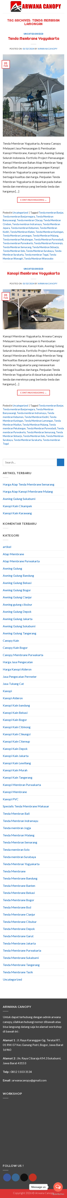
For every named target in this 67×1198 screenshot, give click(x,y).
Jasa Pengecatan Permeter (20, 676)
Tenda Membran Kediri (36, 416)
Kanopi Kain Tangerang (17, 777)
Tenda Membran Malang (45, 235)
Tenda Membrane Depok (19, 928)
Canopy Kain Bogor (15, 647)
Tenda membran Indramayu (27, 224)
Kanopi (7, 691)
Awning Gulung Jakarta (17, 619)
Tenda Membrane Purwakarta (22, 950)
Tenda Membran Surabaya (40, 250)
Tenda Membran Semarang (17, 247)
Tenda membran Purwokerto (18, 243)
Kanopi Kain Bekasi (15, 712)
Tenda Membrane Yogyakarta (33, 38)
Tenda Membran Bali (16, 813)
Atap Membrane (13, 554)
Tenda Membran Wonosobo (38, 258)
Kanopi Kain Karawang (17, 513)
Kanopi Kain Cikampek (17, 506)
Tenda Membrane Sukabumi (21, 957)
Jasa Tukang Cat (13, 683)
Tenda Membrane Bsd (17, 907)
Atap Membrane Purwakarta (21, 561)
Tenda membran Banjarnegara (19, 216)
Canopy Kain (11, 640)
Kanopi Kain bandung (16, 705)
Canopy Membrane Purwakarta (23, 655)
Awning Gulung (12, 568)
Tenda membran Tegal (36, 254)
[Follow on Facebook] (7, 1177)
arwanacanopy (47, 48)
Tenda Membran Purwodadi (48, 239)
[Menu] (5, 6)
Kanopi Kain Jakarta (15, 756)
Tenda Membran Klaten (22, 231)
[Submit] (60, 462)
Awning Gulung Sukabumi (19, 498)
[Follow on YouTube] (33, 1177)
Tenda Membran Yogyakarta (21, 864)
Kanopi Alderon (13, 698)
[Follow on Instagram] (16, 1177)
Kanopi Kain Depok (15, 748)
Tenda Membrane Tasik (18, 972)
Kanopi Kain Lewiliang (17, 763)
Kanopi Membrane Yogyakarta (33, 273)
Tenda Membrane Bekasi (19, 892)
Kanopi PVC (10, 799)
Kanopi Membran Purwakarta (22, 784)
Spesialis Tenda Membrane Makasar (26, 806)
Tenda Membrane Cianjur (19, 914)
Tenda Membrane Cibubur (20, 921)
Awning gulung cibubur (17, 604)
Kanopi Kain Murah (15, 770)
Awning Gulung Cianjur (17, 597)
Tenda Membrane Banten (19, 885)
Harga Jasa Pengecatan (18, 662)
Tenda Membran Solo (14, 250)
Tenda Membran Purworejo (48, 243)
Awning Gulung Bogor (17, 590)
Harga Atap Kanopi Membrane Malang (28, 491)
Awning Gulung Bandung (18, 575)
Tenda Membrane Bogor (18, 900)
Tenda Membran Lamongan (17, 235)
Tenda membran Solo (16, 849)
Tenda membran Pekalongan (18, 239)
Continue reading (33, 199)
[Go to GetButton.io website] (58, 1194)
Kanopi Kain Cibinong (17, 727)
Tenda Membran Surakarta (28, 439)
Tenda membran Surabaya (19, 857)
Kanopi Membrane (15, 792)
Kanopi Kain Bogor (15, 719)
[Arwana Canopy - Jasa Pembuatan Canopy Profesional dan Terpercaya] (35, 6)
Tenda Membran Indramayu (20, 821)
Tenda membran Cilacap (29, 220)
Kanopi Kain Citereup (16, 741)
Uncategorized (33, 34)
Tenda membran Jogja (17, 828)
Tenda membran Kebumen (25, 227)
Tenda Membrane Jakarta (19, 943)
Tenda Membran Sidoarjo (45, 247)
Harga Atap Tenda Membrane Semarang (28, 484)
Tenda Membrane (14, 871)
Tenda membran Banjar (51, 212)
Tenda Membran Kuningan (49, 231)
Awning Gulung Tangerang (19, 633)
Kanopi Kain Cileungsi (17, 734)
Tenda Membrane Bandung (20, 878)
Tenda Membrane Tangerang (21, 965)
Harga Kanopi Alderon (17, 669)
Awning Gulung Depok (17, 611)
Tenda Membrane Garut (18, 936)
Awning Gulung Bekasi (17, 583)
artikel (7, 546)
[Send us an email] (24, 1177)
